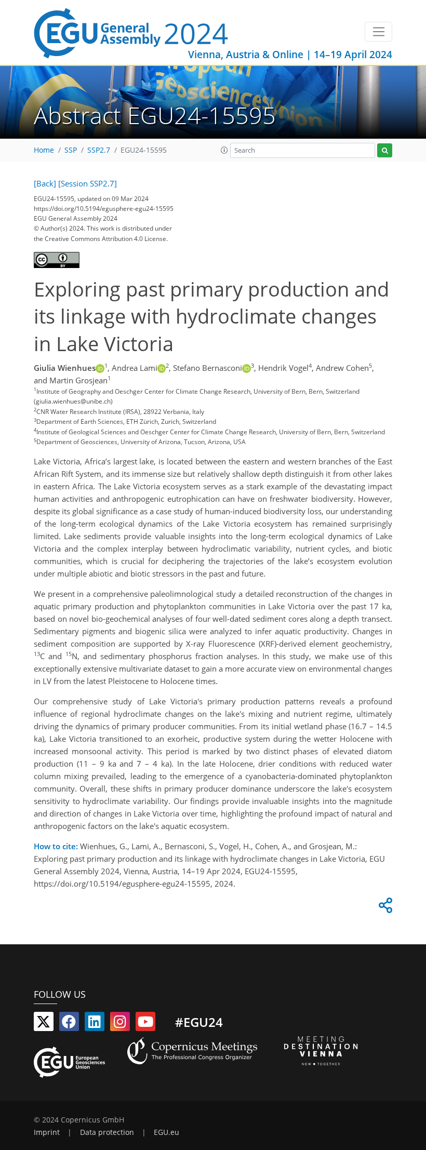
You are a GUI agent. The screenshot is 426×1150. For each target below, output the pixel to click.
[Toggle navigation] (378, 32)
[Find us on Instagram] (120, 1024)
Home (44, 150)
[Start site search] (384, 150)
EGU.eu (166, 1132)
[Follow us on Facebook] (69, 1024)
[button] (224, 150)
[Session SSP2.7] (87, 183)
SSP (70, 150)
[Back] (45, 183)
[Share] (384, 908)
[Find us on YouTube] (145, 1024)
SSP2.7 (98, 150)
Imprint (47, 1132)
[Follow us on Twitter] (44, 1024)
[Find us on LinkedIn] (94, 1024)
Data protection (107, 1132)
